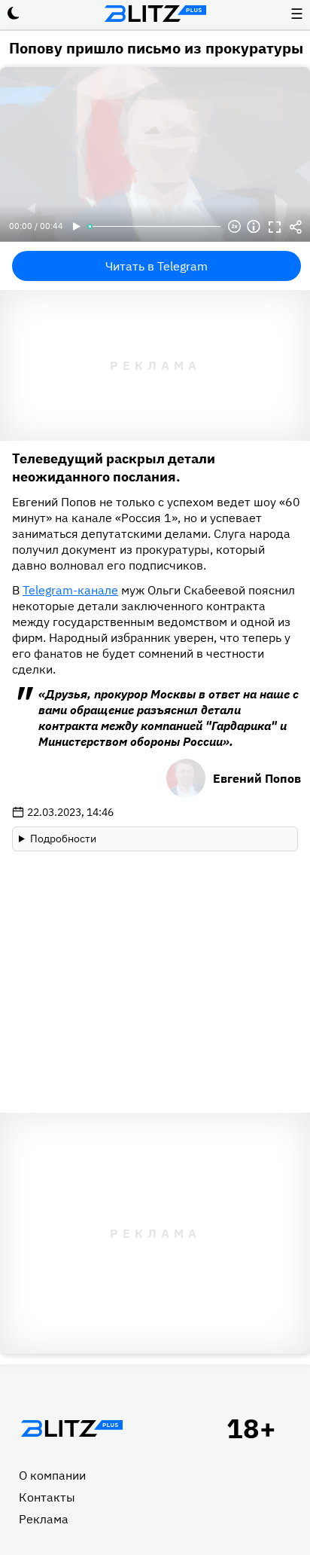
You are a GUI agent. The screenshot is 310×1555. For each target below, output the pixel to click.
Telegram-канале (70, 589)
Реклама (43, 1518)
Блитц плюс (155, 13)
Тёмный (13, 13)
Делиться (295, 226)
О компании (52, 1475)
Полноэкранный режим (274, 226)
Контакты (47, 1497)
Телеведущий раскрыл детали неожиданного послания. (113, 467)
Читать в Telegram (156, 265)
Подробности (63, 838)
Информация (253, 226)
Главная (71, 1428)
